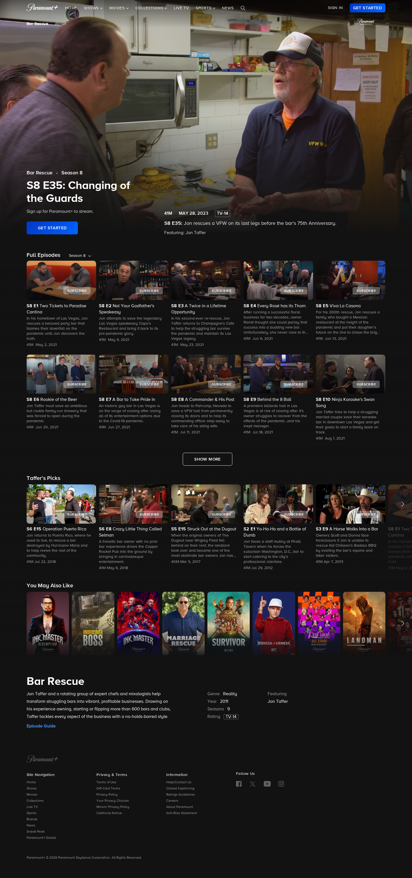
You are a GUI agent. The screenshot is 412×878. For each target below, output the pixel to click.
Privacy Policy (107, 794)
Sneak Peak (36, 831)
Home (71, 8)
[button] (61, 524)
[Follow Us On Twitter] (252, 783)
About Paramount (179, 807)
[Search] (243, 8)
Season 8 (72, 172)
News (227, 8)
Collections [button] (150, 8)
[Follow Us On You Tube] (267, 784)
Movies (32, 794)
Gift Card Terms (108, 788)
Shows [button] (92, 8)
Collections (35, 801)
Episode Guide (41, 726)
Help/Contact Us (178, 782)
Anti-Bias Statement (181, 813)
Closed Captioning (180, 788)
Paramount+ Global (41, 838)
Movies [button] (117, 8)
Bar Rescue (37, 24)
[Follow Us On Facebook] (239, 784)
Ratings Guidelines (180, 794)
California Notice (109, 813)
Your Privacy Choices (112, 801)
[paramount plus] (42, 8)
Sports (31, 813)
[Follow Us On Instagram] (281, 784)
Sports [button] (204, 8)
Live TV (181, 8)
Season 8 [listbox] (77, 256)
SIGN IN (335, 8)
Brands (32, 819)
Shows (32, 788)
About (60, 24)
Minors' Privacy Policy (112, 807)
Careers (172, 801)
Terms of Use (106, 782)
